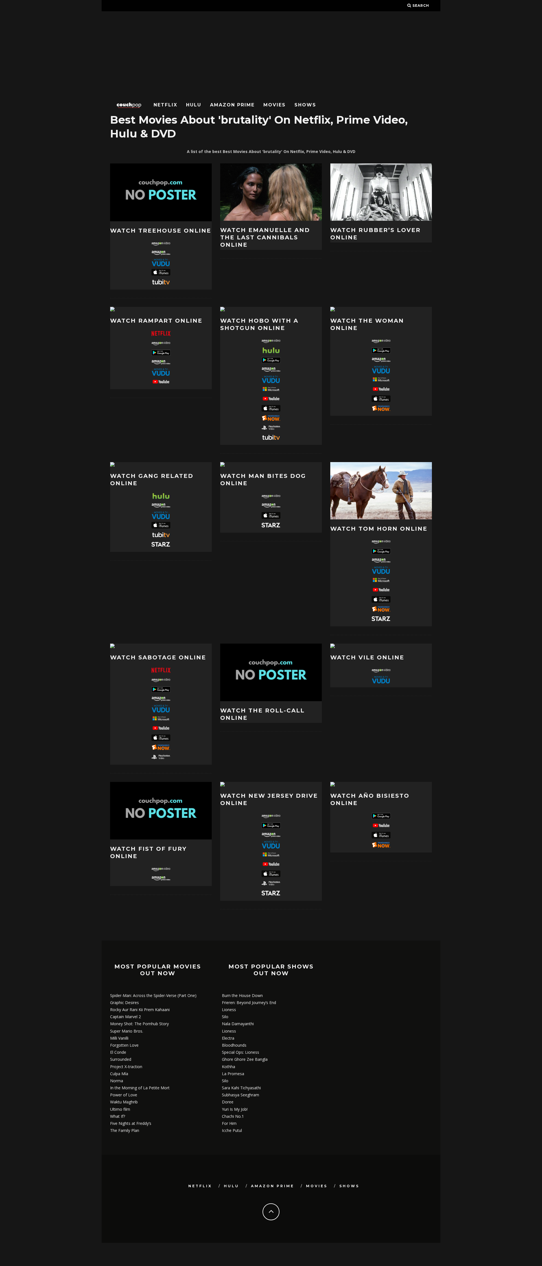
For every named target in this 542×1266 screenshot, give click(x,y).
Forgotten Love (124, 1045)
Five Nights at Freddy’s (130, 1123)
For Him (229, 1123)
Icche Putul (232, 1130)
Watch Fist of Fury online (148, 852)
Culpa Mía (119, 1073)
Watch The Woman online (367, 324)
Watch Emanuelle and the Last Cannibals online (265, 237)
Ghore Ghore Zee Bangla (245, 1059)
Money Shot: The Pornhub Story (139, 1023)
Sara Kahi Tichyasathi (241, 1087)
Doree (227, 1102)
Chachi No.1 (233, 1116)
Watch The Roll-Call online (262, 714)
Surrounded (120, 1059)
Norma (116, 1080)
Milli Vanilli (119, 1038)
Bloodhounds (234, 1045)
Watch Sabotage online (158, 657)
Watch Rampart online (156, 320)
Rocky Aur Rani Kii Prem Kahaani (140, 1009)
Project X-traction (126, 1066)
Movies (274, 105)
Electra (228, 1038)
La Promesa (233, 1073)
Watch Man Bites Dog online (263, 480)
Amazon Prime (232, 105)
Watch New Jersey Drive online (269, 799)
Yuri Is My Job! (235, 1109)
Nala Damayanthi (238, 1023)
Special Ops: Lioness (240, 1052)
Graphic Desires (124, 1002)
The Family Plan (124, 1130)
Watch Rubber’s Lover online (375, 234)
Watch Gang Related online (151, 480)
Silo (225, 1016)
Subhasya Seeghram (240, 1094)
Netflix (165, 105)
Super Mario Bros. (126, 1031)
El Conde (118, 1052)
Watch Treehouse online (160, 230)
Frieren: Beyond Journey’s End (249, 1002)
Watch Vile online (367, 657)
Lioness (229, 1009)
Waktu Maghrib (124, 1102)
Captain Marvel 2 (125, 1016)
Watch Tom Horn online (378, 528)
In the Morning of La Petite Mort (140, 1087)
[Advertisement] (271, 53)
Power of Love (123, 1094)
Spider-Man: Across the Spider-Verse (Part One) (153, 995)
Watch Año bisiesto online (369, 799)
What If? (117, 1116)
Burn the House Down (242, 995)
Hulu (193, 105)
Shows (305, 105)
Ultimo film (120, 1109)
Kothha (228, 1066)
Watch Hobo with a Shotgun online (259, 324)
